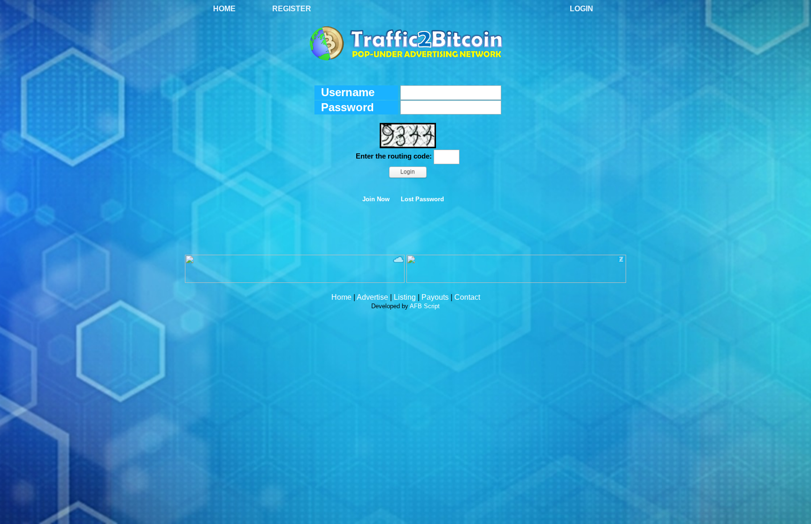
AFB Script (425, 306)
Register (291, 9)
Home (224, 9)
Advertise (372, 297)
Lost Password (422, 199)
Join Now (376, 199)
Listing (405, 297)
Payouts (435, 297)
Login (581, 9)
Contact (467, 297)
